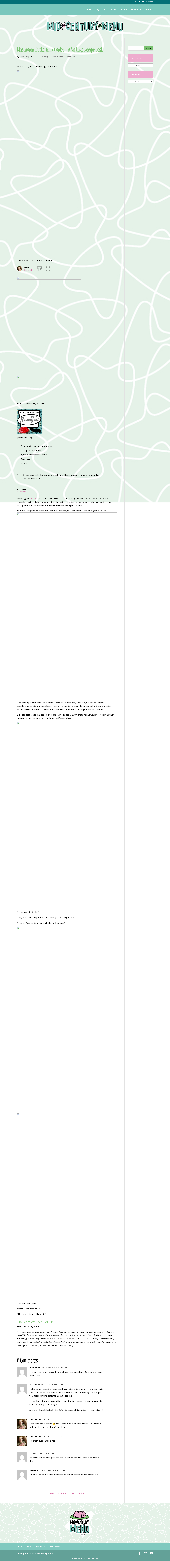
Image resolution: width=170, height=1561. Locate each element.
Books (113, 9)
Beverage (21, 491)
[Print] (39, 268)
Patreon (123, 9)
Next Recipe (78, 1493)
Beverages (45, 57)
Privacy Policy (54, 1546)
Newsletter (136, 9)
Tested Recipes (57, 57)
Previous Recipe (58, 1493)
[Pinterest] (139, 2)
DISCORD (149, 2)
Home (89, 9)
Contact (149, 9)
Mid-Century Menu (44, 1553)
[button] (48, 268)
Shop (104, 9)
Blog (97, 9)
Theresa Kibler (92, 1558)
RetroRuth (23, 57)
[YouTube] (143, 2)
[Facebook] (136, 2)
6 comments (70, 57)
